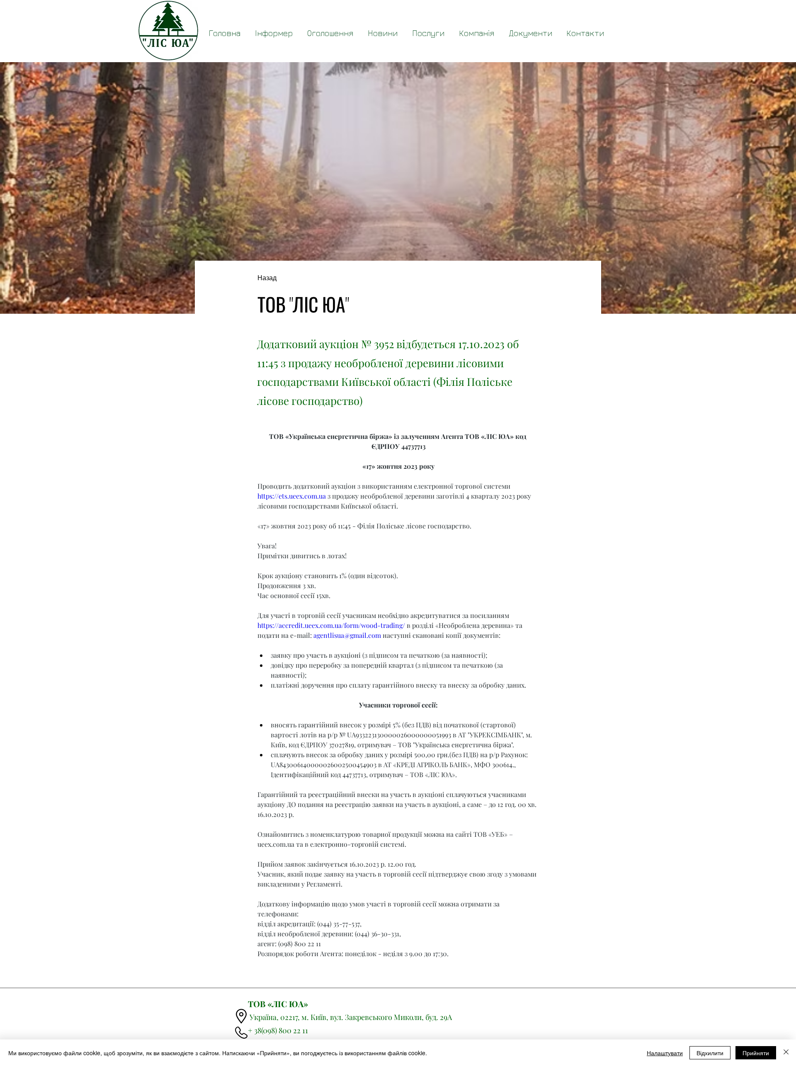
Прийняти (756, 1053)
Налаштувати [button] (665, 1053)
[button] (530, 33)
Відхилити (709, 1053)
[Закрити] (786, 1052)
